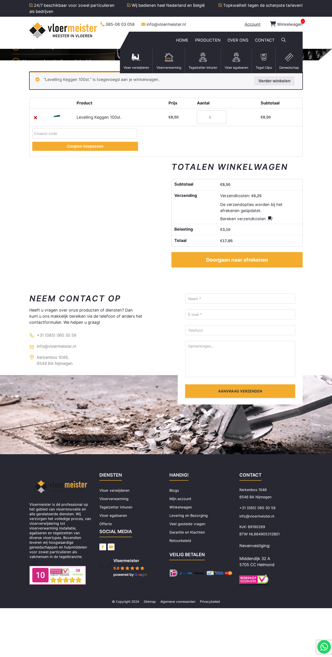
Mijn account (180, 498)
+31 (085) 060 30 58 (56, 335)
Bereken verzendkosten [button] (243, 218)
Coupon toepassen (85, 146)
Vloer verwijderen (114, 490)
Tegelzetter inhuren (115, 507)
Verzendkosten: (241, 195)
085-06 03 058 (120, 24)
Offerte (105, 524)
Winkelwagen (290, 24)
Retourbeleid (180, 540)
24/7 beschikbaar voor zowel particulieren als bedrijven (72, 8)
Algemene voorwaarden (177, 601)
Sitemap (150, 601)
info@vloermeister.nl (166, 24)
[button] (283, 40)
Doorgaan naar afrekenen (237, 260)
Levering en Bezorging (188, 515)
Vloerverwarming (114, 498)
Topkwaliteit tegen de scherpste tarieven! (263, 5)
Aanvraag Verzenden (240, 391)
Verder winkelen (274, 80)
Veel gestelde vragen (187, 524)
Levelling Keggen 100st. (99, 117)
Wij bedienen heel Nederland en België (168, 5)
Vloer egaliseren (113, 515)
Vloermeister (126, 560)
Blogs (174, 490)
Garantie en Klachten (187, 532)
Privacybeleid (210, 601)
